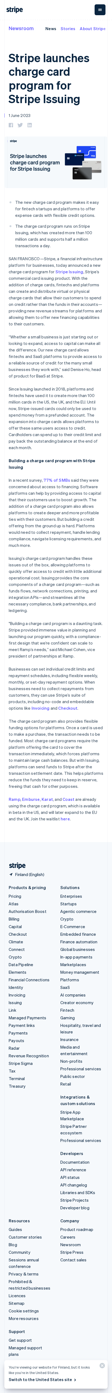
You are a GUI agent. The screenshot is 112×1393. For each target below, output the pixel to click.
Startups (68, 903)
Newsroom (21, 28)
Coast (68, 799)
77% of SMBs (56, 480)
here (65, 818)
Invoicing (41, 708)
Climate (16, 941)
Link (12, 1010)
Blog (13, 1244)
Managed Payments (27, 1017)
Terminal (17, 1078)
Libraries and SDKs (77, 1192)
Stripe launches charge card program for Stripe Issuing (49, 78)
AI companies (73, 995)
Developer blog (74, 1207)
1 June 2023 (19, 115)
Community (19, 1252)
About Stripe (92, 28)
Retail (65, 1084)
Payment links (22, 1025)
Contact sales (73, 1259)
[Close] (101, 1366)
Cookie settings (24, 1310)
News (50, 28)
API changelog (73, 1185)
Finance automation (79, 941)
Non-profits (71, 1061)
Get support (20, 1340)
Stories (68, 28)
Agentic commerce (78, 911)
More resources (24, 1318)
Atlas (13, 903)
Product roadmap (76, 1229)
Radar (14, 1048)
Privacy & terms (24, 1274)
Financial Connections (29, 979)
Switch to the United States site (40, 1379)
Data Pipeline (21, 964)
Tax (12, 1071)
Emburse (31, 799)
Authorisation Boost (27, 911)
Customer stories (25, 1237)
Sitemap (16, 1303)
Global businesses (77, 949)
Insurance (69, 1039)
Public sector (72, 1076)
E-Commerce (72, 926)
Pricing (15, 896)
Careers (67, 1237)
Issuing (15, 1002)
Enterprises (71, 896)
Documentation (75, 1162)
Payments (18, 1033)
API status (70, 1177)
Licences (17, 1295)
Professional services (80, 1068)
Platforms (69, 979)
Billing (14, 919)
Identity (16, 987)
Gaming (67, 1017)
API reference (73, 1169)
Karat (47, 799)
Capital (15, 926)
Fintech (67, 1010)
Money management (79, 972)
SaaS (65, 987)
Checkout (67, 708)
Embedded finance (78, 934)
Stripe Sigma (21, 1063)
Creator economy (77, 1002)
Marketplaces (73, 964)
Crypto (15, 957)
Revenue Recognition (29, 1055)
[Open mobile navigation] (100, 9)
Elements (18, 972)
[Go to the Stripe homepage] (15, 865)
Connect (17, 949)
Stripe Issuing (69, 271)
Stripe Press (71, 1252)
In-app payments (76, 957)
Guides (15, 1229)
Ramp (14, 799)
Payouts (16, 1040)
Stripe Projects (74, 1200)
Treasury (17, 1086)
